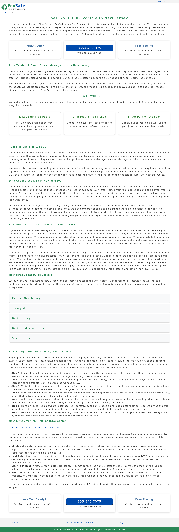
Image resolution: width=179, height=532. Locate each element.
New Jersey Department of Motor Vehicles (34, 427)
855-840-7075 (89, 48)
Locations (160, 1)
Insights (122, 523)
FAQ (168, 1)
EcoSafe (6, 13)
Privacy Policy (118, 530)
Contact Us (17, 523)
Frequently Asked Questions (79, 523)
